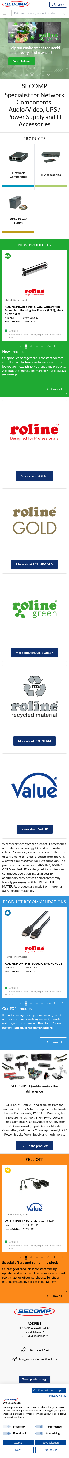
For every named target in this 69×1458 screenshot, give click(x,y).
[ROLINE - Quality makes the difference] (34, 432)
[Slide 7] (42, 75)
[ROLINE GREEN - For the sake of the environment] (34, 608)
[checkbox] (7, 1426)
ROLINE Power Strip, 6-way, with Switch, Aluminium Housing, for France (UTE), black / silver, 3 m (34, 310)
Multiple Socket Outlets (16, 299)
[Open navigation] (4, 13)
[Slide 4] (26, 75)
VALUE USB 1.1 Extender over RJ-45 (29, 1221)
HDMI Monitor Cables (16, 956)
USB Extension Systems (16, 1214)
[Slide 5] (32, 75)
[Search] (63, 13)
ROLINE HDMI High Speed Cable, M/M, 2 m (34, 963)
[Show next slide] (63, 346)
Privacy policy (57, 1395)
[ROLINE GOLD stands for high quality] (34, 520)
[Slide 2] (26, 346)
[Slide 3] (21, 75)
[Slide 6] (37, 75)
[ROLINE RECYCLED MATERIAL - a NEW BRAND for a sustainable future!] (34, 697)
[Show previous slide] (54, 346)
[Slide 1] (20, 346)
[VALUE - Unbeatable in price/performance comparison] (34, 785)
